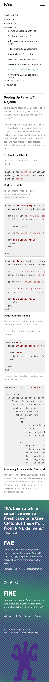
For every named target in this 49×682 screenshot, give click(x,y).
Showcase (20, 569)
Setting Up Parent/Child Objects (23, 70)
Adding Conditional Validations (22, 49)
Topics (7, 20)
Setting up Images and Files (21, 36)
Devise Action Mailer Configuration (24, 65)
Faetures (8, 24)
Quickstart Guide (12, 15)
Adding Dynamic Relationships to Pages (23, 42)
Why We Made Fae (13, 616)
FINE (6, 600)
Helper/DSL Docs (12, 81)
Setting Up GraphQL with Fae (22, 31)
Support (28, 616)
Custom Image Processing (20, 54)
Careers (38, 616)
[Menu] (42, 5)
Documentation (34, 569)
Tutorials (8, 28)
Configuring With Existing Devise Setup (24, 76)
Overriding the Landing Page (21, 59)
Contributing (10, 85)
